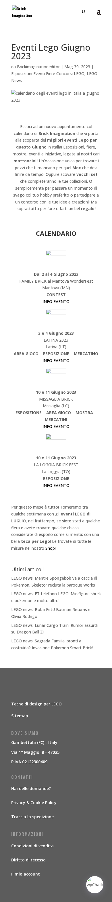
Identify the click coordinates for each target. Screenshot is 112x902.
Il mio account (25, 874)
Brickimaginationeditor (38, 66)
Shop (50, 548)
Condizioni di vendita (32, 845)
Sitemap (19, 715)
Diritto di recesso (28, 860)
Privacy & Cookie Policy (34, 802)
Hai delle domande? (31, 788)
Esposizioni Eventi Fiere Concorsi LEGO (47, 73)
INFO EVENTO (56, 301)
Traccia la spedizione (32, 816)
